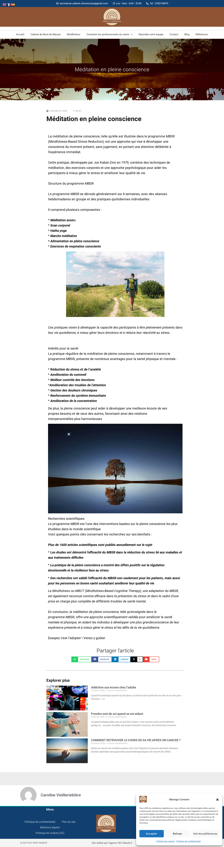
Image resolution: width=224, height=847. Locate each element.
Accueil (20, 34)
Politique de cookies (165, 841)
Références (202, 34)
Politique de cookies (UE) (50, 833)
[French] (9, 4)
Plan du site (68, 821)
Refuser (177, 833)
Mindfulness (73, 34)
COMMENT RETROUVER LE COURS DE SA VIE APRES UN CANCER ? (136, 740)
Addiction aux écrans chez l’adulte (113, 687)
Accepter (151, 833)
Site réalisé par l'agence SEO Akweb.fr (112, 842)
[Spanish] (13, 4)
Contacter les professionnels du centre (108, 34)
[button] (217, 799)
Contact (174, 34)
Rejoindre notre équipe (151, 34)
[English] (4, 4)
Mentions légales (50, 827)
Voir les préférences (205, 833)
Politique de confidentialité (188, 841)
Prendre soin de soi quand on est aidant (117, 713)
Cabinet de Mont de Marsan (46, 34)
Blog (186, 34)
